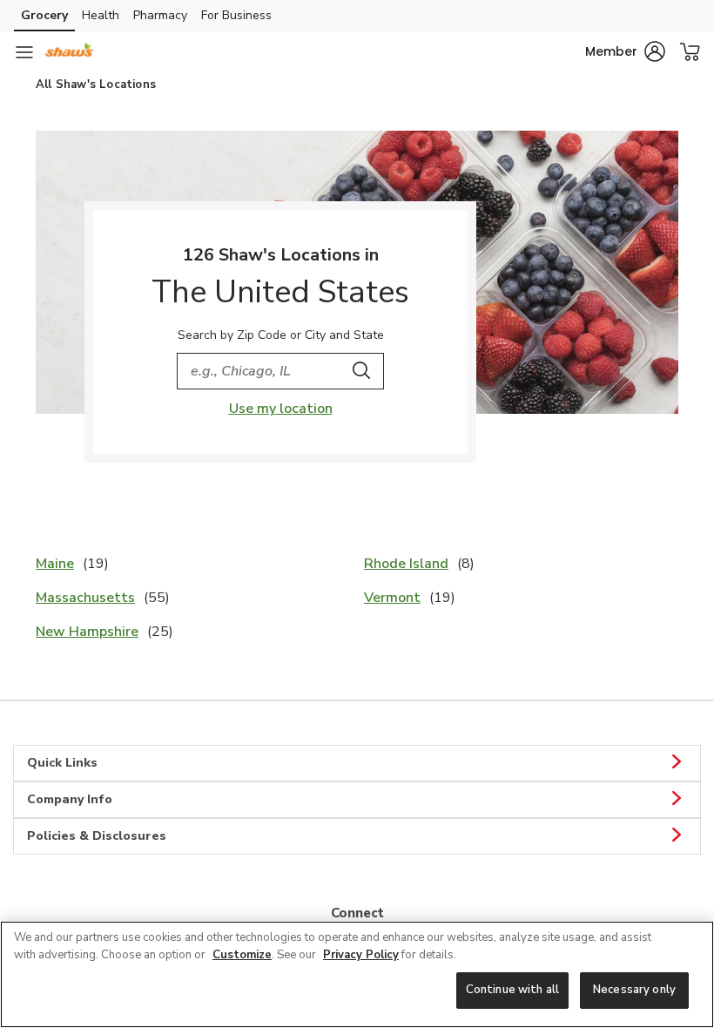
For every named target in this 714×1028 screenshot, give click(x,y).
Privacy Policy (361, 955)
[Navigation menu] (24, 52)
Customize (242, 955)
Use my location (281, 408)
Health (100, 15)
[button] (625, 51)
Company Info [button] (69, 799)
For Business (236, 15)
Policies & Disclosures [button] (96, 836)
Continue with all (512, 990)
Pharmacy (160, 15)
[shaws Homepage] (69, 52)
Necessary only (634, 990)
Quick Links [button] (62, 762)
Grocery (44, 15)
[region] (357, 974)
